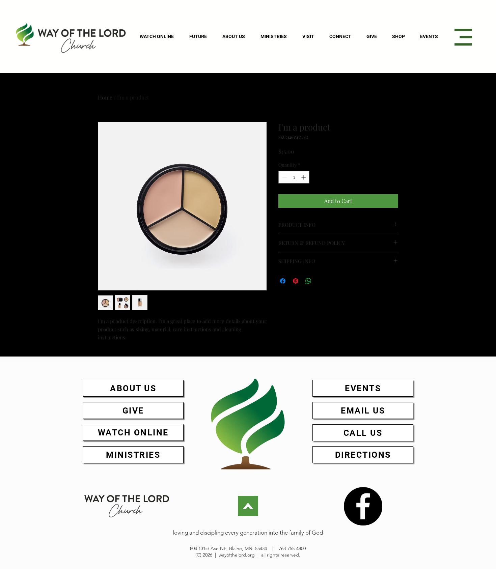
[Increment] (304, 177)
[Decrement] (283, 177)
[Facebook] (362, 506)
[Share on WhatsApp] (308, 281)
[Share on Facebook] (283, 281)
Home (105, 97)
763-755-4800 (292, 548)
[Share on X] (321, 281)
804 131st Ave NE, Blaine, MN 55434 (228, 548)
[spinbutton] (294, 177)
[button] (463, 37)
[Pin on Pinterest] (296, 281)
